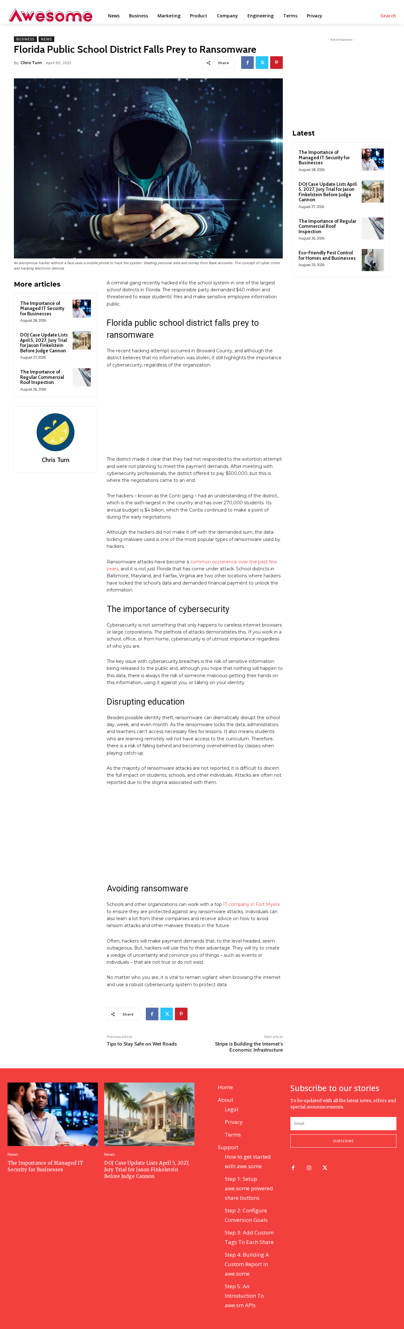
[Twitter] (262, 62)
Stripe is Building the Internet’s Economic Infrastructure (249, 1047)
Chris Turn (31, 62)
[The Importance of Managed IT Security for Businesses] (82, 309)
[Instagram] (309, 1168)
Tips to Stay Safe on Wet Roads (142, 1044)
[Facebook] (247, 62)
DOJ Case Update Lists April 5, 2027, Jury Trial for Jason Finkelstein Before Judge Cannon (44, 343)
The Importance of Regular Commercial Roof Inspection (42, 377)
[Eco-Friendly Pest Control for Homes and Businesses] (373, 260)
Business (25, 39)
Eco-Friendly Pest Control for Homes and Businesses (327, 255)
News (46, 39)
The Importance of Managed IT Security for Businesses (42, 308)
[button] (388, 15)
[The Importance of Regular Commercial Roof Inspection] (82, 377)
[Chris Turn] (55, 432)
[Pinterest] (276, 62)
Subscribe (343, 1140)
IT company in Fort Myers (251, 904)
